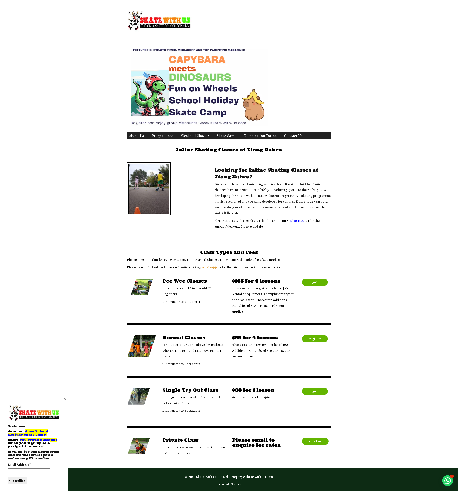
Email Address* (19, 464)
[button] (447, 480)
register (315, 282)
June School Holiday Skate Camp (28, 432)
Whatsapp (297, 220)
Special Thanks (229, 484)
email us (315, 441)
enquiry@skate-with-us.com (252, 477)
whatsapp (209, 267)
